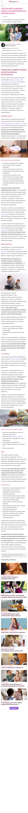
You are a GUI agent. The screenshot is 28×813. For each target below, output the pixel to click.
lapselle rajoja (4, 214)
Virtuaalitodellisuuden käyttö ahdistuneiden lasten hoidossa (11, 614)
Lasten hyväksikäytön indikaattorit (12, 667)
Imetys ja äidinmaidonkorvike (8, 647)
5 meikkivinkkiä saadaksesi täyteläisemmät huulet (9, 578)
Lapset (2, 5)
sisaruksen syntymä (17, 436)
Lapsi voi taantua (15, 359)
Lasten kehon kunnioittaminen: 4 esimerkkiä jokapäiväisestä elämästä (12, 685)
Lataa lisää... (14, 708)
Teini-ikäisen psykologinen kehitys (9, 630)
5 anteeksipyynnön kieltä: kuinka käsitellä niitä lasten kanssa (11, 703)
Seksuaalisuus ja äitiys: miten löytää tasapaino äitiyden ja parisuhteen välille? (14, 596)
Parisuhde (3, 594)
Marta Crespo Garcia (10, 45)
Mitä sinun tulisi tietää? (7, 666)
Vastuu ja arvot (5, 701)
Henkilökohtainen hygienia (7, 575)
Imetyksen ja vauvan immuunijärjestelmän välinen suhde (12, 650)
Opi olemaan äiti (5, 682)
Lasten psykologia (5, 612)
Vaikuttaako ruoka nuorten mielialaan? (13, 632)
